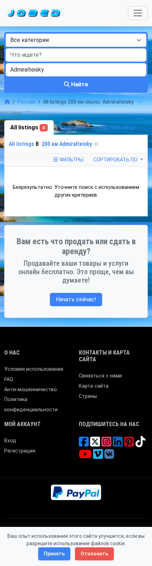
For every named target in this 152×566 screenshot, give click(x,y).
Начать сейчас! (76, 299)
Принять (54, 553)
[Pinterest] (129, 444)
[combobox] (76, 40)
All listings (27, 127)
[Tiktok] (140, 444)
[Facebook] (84, 444)
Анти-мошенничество (30, 390)
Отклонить (94, 553)
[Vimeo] (98, 457)
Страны (88, 396)
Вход (10, 441)
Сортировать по (116, 160)
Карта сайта (94, 386)
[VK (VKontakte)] (109, 457)
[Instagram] (106, 444)
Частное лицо (116, 127)
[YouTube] (85, 457)
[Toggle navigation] (138, 13)
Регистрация (19, 451)
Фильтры (70, 160)
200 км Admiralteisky (67, 144)
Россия (26, 102)
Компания (73, 127)
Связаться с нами (100, 376)
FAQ (8, 379)
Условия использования (33, 369)
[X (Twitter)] (95, 444)
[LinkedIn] (118, 444)
